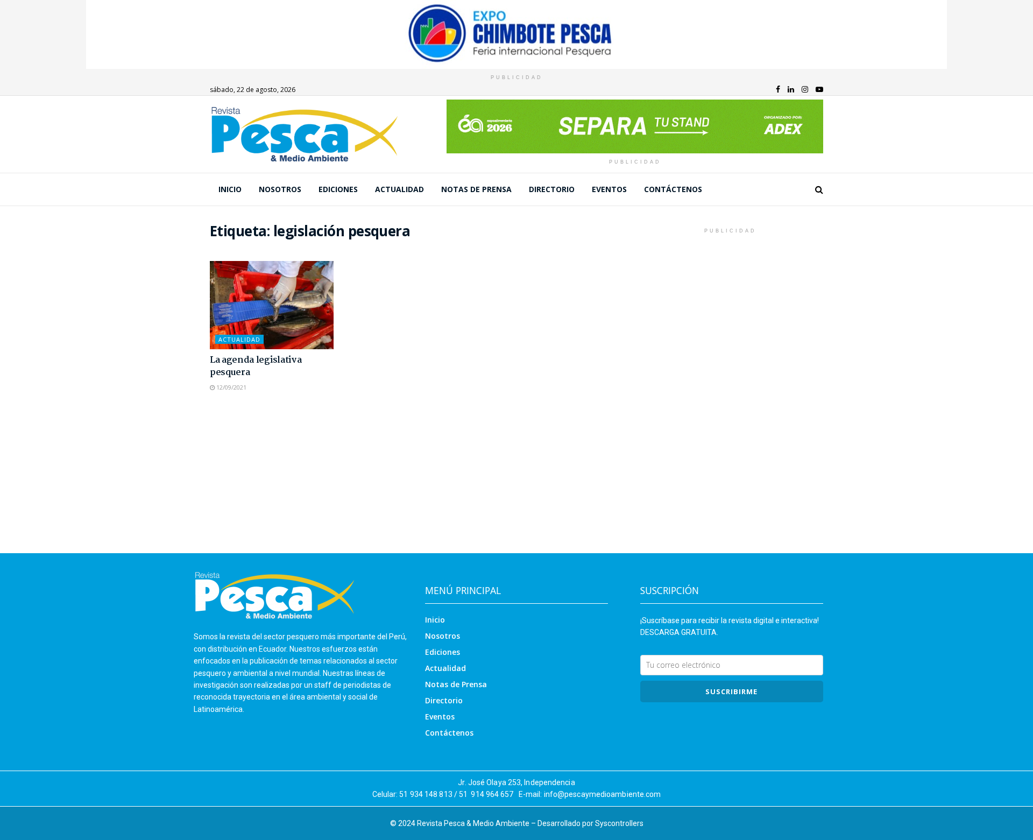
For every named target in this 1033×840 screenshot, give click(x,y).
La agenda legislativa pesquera (255, 366)
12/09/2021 (230, 387)
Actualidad (399, 189)
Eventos (609, 189)
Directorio (552, 189)
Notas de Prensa (476, 189)
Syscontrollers (619, 823)
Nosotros (280, 189)
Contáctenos (673, 189)
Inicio (230, 189)
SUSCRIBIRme (731, 691)
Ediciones (338, 189)
